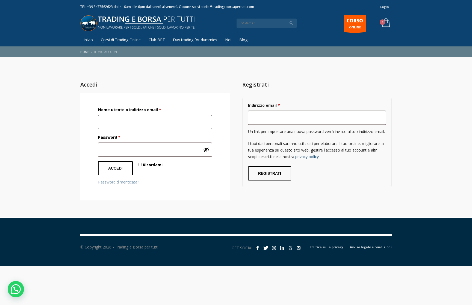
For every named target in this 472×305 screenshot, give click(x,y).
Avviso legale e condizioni (371, 247)
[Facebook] (257, 248)
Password (118, 137)
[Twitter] (266, 248)
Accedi (115, 168)
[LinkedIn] (282, 248)
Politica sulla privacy (326, 247)
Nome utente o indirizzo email (138, 109)
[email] (298, 248)
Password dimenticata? (118, 182)
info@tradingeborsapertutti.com (228, 6)
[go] (291, 23)
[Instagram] (274, 248)
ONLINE (355, 23)
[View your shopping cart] (385, 23)
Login (384, 7)
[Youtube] (290, 248)
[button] (16, 289)
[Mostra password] (206, 150)
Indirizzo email (273, 105)
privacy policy (307, 156)
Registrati (269, 173)
